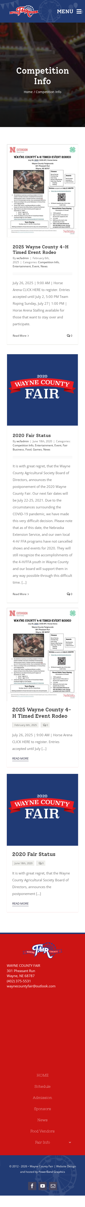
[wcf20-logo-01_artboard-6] (42, 775)
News (44, 266)
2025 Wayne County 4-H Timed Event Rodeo (34, 191)
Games (37, 449)
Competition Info (48, 262)
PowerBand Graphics (52, 1172)
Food (28, 449)
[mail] (53, 1186)
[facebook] (32, 1186)
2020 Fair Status (34, 390)
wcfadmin (23, 258)
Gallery (51, 191)
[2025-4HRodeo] (42, 609)
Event (35, 266)
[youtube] (43, 1186)
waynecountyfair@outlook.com (31, 986)
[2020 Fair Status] (42, 390)
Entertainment (22, 266)
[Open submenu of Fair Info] (69, 1142)
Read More (20, 336)
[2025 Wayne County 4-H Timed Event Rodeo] (42, 190)
